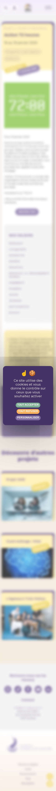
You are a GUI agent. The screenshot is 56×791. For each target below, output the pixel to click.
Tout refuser (28, 411)
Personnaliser (28, 417)
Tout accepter (28, 404)
